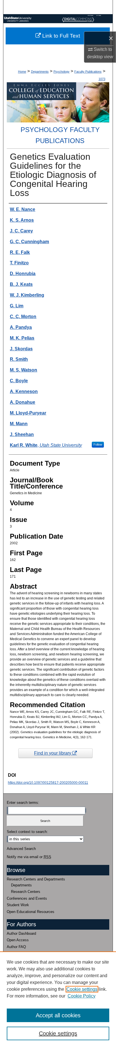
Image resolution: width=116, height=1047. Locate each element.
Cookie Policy (81, 996)
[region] (58, 999)
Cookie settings (81, 989)
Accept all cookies (58, 1015)
